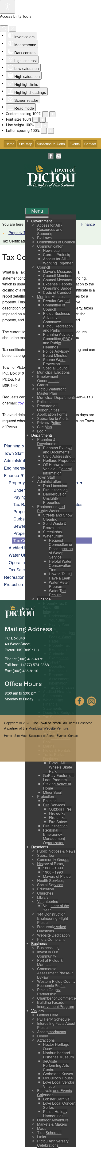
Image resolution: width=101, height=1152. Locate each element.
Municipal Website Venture (48, 728)
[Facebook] (51, 156)
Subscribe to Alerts (51, 143)
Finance (88, 224)
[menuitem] (41, 221)
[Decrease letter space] (44, 131)
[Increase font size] (42, 120)
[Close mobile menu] (37, 217)
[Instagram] (58, 156)
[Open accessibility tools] (7, 7)
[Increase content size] (52, 114)
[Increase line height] (45, 125)
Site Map (25, 143)
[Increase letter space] (51, 131)
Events (75, 143)
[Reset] (4, 28)
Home (9, 143)
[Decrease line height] (38, 125)
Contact (90, 143)
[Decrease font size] (35, 120)
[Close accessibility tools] (12, 29)
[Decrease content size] (45, 114)
